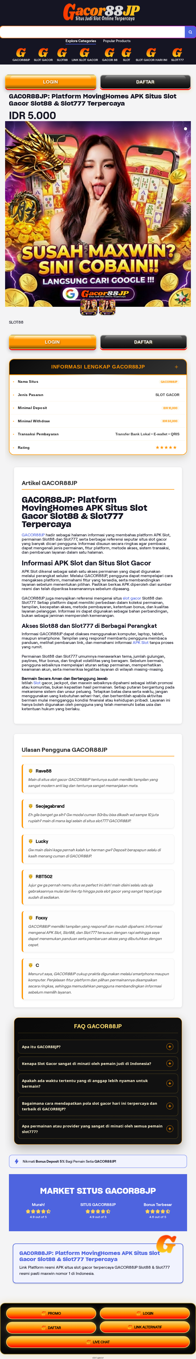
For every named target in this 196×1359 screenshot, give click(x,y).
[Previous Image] (9, 215)
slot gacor (132, 598)
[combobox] (92, 32)
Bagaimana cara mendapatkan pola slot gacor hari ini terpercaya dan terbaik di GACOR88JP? (89, 1106)
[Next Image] (187, 215)
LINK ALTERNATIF (148, 1328)
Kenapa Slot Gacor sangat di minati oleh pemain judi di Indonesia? (86, 1063)
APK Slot (141, 642)
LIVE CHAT (101, 1344)
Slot (37, 683)
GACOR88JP (33, 535)
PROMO (54, 1311)
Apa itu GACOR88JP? (41, 1046)
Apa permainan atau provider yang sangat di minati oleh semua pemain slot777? (92, 1128)
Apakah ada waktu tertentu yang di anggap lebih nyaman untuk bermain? (85, 1083)
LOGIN (50, 81)
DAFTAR (145, 81)
